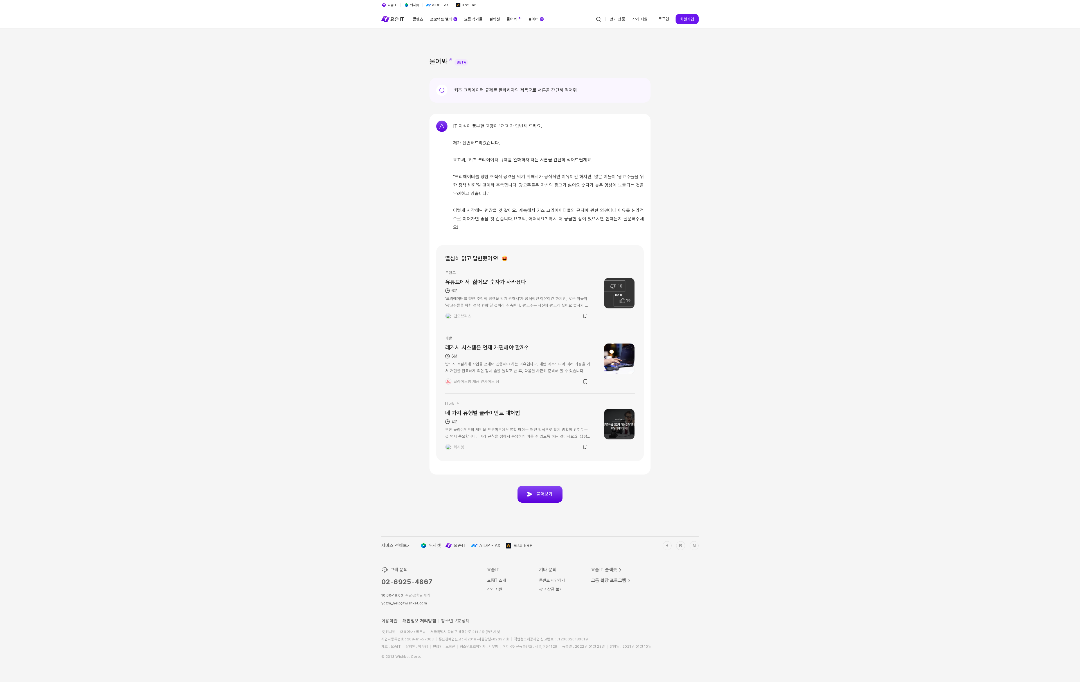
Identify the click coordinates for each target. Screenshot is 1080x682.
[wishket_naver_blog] (694, 545)
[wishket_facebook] (667, 545)
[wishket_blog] (680, 545)
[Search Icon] (598, 19)
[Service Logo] (392, 19)
